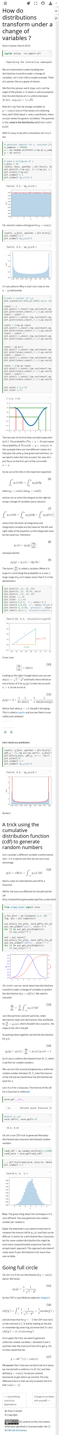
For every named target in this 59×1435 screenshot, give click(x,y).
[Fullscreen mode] (35, 3)
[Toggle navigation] (6, 4)
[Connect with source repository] (43, 3)
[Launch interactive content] (28, 3)
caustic (21, 712)
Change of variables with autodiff (44, 1398)
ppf (28, 1091)
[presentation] (24, 91)
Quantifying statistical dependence (12, 1400)
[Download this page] (50, 3)
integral (45, 1297)
